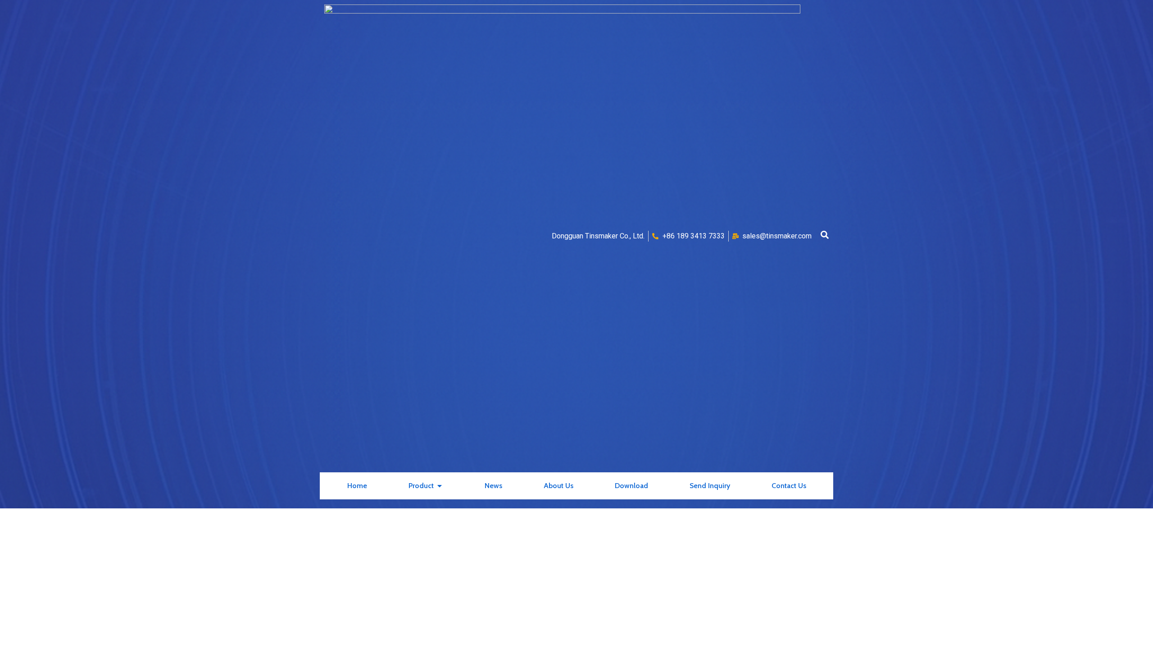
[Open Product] (439, 485)
